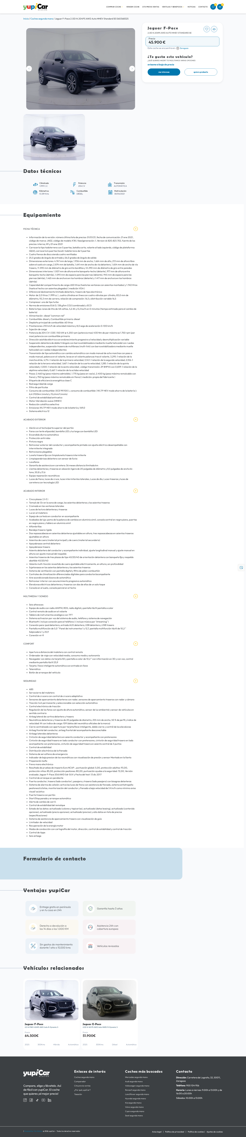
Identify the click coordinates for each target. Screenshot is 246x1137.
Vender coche (132, 7)
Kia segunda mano (133, 1102)
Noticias (191, 7)
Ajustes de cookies (215, 1131)
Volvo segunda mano (134, 1107)
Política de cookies (196, 1131)
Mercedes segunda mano (136, 1077)
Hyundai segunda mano (135, 1098)
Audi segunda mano (134, 1081)
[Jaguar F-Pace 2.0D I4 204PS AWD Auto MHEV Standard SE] (80, 69)
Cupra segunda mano (134, 1111)
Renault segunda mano (135, 1090)
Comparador (80, 1081)
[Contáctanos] (241, 567)
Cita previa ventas (150, 7)
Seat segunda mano (134, 1115)
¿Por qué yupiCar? (82, 1090)
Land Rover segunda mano (137, 1094)
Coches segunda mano (84, 1077)
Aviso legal (156, 1131)
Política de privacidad (174, 1131)
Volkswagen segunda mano (137, 1085)
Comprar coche (113, 7)
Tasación (78, 1094)
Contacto (203, 7)
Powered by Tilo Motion (33, 1131)
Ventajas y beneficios (172, 7)
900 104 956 (192, 1085)
